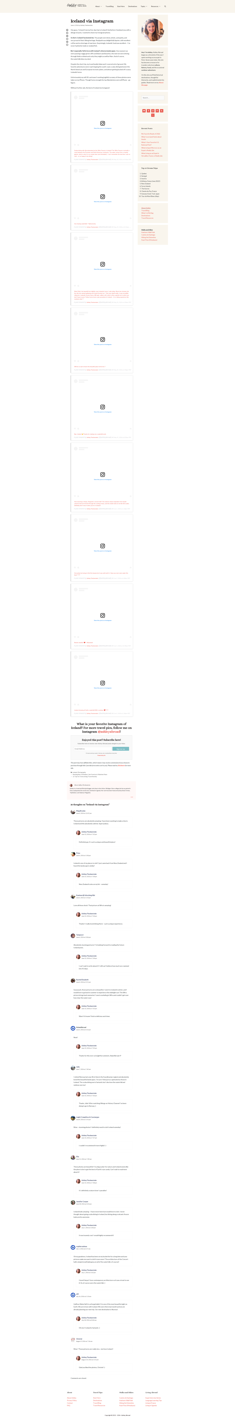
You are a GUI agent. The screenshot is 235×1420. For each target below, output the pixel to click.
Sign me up (121, 749)
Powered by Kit (101, 755)
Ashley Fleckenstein (92, 159)
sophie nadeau (81, 1246)
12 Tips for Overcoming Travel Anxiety (85, 776)
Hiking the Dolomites (148, 237)
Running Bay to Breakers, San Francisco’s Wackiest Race (90, 774)
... (132, 796)
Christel (79, 1339)
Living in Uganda (151, 1405)
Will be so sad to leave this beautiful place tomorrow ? (89, 366)
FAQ (68, 1405)
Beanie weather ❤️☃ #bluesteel (83, 642)
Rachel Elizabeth (82, 980)
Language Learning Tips (153, 1400)
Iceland (75, 772)
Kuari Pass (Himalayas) (149, 240)
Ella (77, 1157)
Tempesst (80, 935)
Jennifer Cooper (82, 1202)
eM (77, 1294)
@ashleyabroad (109, 731)
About (97, 6)
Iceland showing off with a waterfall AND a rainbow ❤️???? (91, 710)
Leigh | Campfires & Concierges (87, 1117)
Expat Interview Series (153, 1398)
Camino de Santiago (148, 235)
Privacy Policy (72, 1400)
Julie (78, 1067)
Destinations (132, 6)
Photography (82, 772)
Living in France (150, 1403)
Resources (154, 6)
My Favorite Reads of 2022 (150, 134)
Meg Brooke (80, 811)
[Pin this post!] (67, 39)
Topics (143, 6)
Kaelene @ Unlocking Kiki (85, 895)
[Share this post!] (67, 30)
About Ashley (146, 208)
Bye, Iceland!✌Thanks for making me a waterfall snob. (90, 434)
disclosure (121, 765)
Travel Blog (110, 6)
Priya (78, 853)
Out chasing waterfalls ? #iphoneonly (85, 224)
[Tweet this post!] (67, 33)
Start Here (121, 6)
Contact (70, 1403)
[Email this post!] (67, 45)
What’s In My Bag (147, 213)
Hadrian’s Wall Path (148, 232)
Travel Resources (147, 218)
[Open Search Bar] (165, 6)
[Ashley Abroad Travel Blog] (77, 5)
